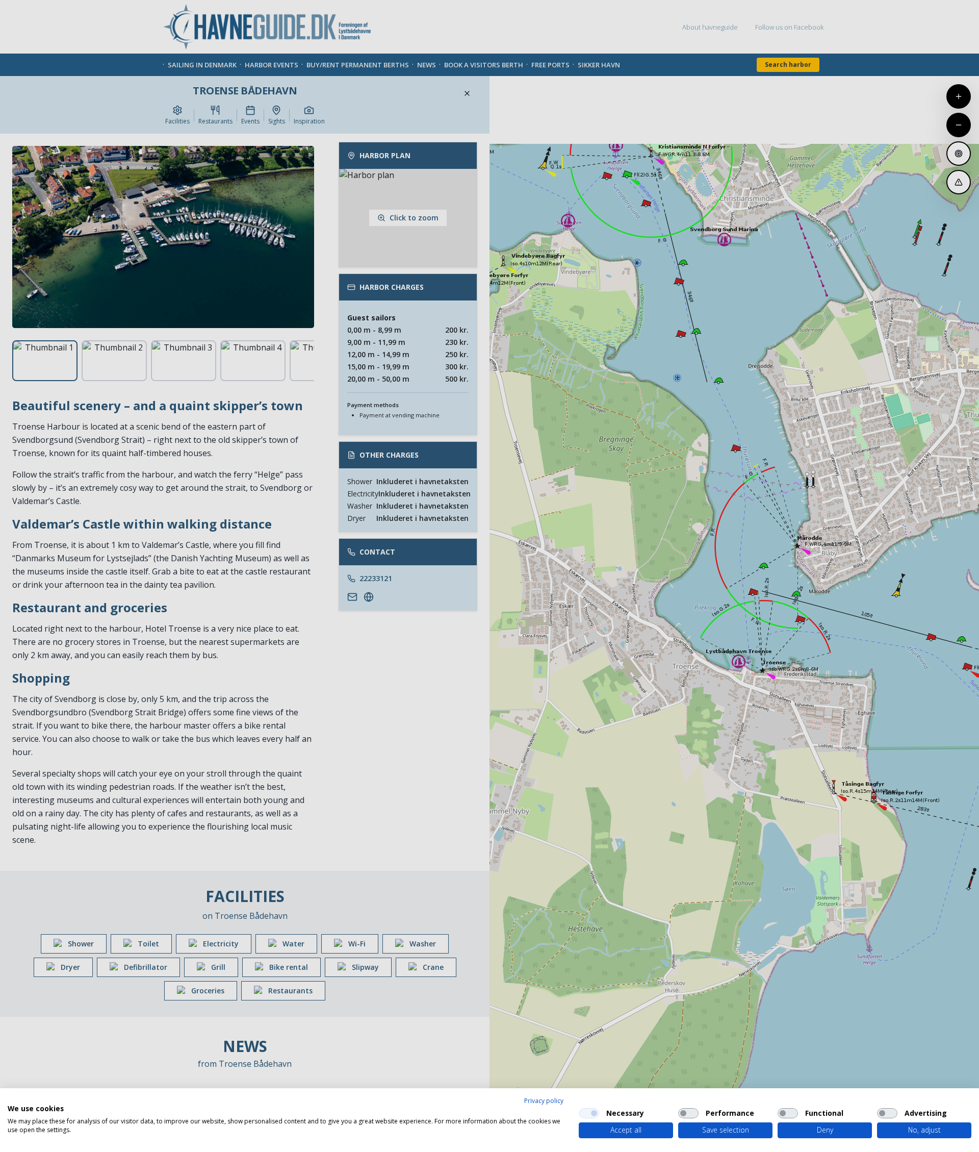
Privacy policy (543, 1100)
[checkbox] (589, 1113)
